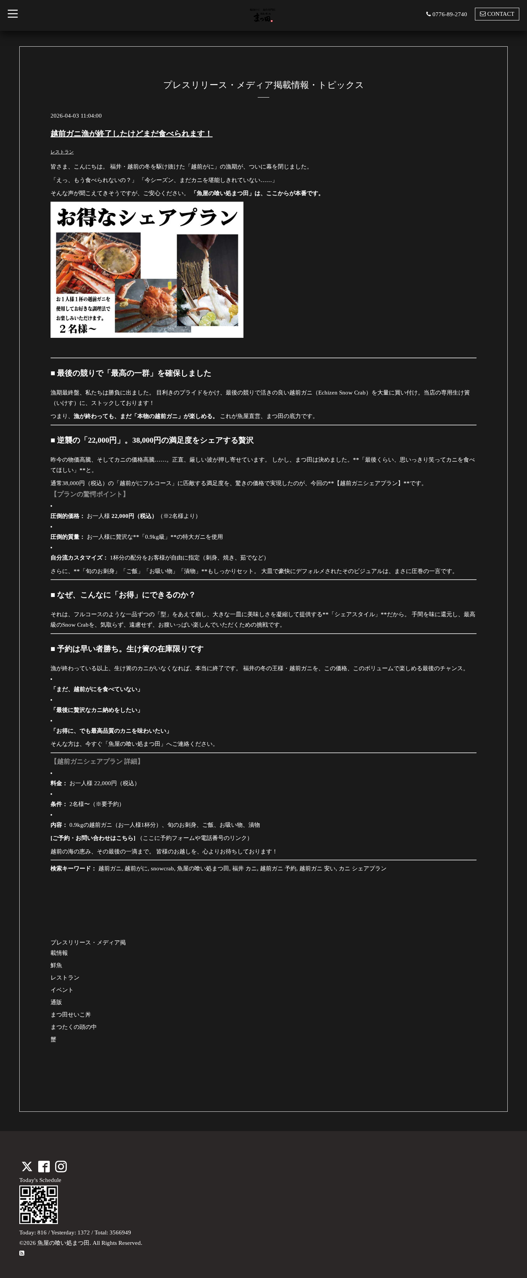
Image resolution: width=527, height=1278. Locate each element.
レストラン (62, 152)
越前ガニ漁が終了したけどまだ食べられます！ (132, 133)
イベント (62, 990)
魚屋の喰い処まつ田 (63, 1243)
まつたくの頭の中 (74, 1027)
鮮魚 (56, 965)
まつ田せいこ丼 (71, 1015)
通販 (56, 1002)
